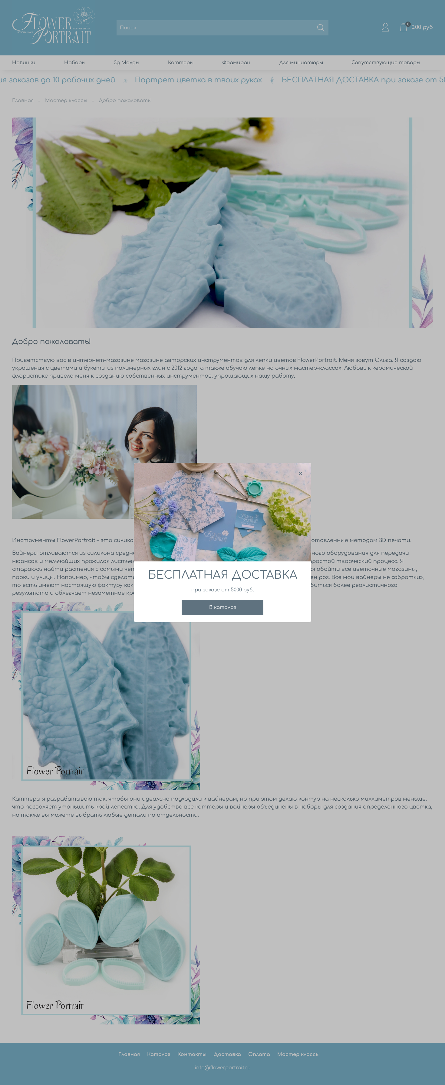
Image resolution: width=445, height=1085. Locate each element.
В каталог (222, 607)
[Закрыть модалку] (300, 473)
